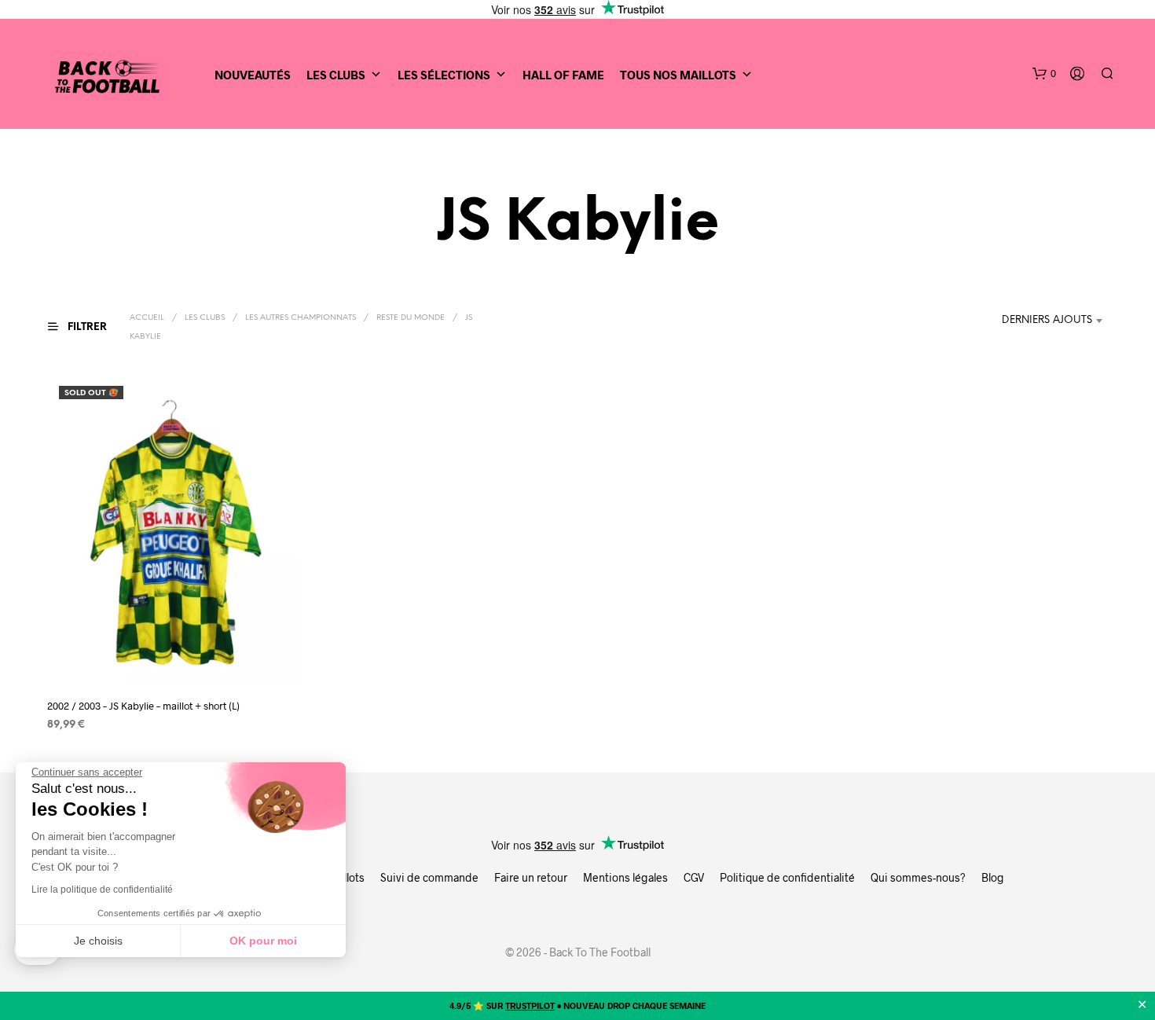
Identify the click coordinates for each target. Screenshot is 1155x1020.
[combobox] (1055, 321)
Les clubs (205, 318)
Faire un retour (530, 877)
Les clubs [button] (335, 75)
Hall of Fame (563, 75)
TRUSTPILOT (530, 1005)
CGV (694, 877)
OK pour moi (263, 940)
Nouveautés (252, 75)
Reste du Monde (410, 318)
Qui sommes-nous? (918, 877)
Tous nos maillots (678, 75)
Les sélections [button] (444, 75)
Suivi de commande (429, 877)
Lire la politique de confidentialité (102, 889)
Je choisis (98, 940)
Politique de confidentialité (787, 877)
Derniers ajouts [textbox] (1047, 320)
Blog (992, 877)
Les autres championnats (300, 318)
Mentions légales (625, 877)
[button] (1044, 74)
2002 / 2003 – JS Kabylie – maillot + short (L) (143, 705)
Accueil (147, 318)
